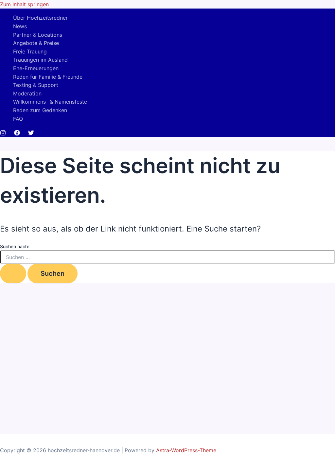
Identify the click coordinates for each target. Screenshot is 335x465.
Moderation (27, 93)
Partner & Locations (37, 34)
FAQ (18, 118)
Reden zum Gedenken (40, 110)
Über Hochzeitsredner (40, 17)
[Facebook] (17, 134)
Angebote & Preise (36, 43)
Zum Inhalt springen (24, 4)
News (20, 26)
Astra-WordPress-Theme (186, 450)
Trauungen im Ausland (40, 59)
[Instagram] (3, 134)
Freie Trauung (30, 51)
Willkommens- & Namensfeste (50, 101)
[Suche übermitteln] (13, 273)
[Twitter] (31, 134)
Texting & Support (35, 85)
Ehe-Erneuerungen (36, 68)
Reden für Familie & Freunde (47, 76)
